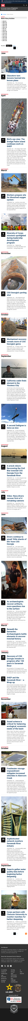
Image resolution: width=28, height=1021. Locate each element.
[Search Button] (23, 5)
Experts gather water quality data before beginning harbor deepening (16, 873)
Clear (14, 45)
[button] (6, 2)
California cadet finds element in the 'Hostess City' (16, 383)
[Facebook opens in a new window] (2, 966)
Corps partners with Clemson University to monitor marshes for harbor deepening (17, 915)
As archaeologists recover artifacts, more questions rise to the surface (16, 605)
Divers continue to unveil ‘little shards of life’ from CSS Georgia (16, 540)
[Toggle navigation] (26, 5)
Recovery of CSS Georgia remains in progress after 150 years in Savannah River (15, 661)
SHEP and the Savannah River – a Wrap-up (15, 680)
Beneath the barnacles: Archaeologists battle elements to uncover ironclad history (17, 634)
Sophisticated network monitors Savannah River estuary (15, 842)
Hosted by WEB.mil (13, 995)
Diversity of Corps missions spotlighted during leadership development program (16, 238)
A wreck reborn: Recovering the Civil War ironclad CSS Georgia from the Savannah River (16, 471)
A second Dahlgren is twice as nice (16, 426)
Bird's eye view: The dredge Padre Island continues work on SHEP (16, 143)
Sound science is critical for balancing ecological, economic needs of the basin (16, 725)
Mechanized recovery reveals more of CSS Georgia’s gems (16, 341)
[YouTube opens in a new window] (8, 966)
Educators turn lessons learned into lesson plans (16, 78)
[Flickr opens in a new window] (11, 966)
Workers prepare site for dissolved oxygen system (16, 197)
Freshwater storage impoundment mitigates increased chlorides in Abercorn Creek (16, 773)
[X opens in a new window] (5, 966)
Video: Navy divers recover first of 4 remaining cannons (15, 498)
